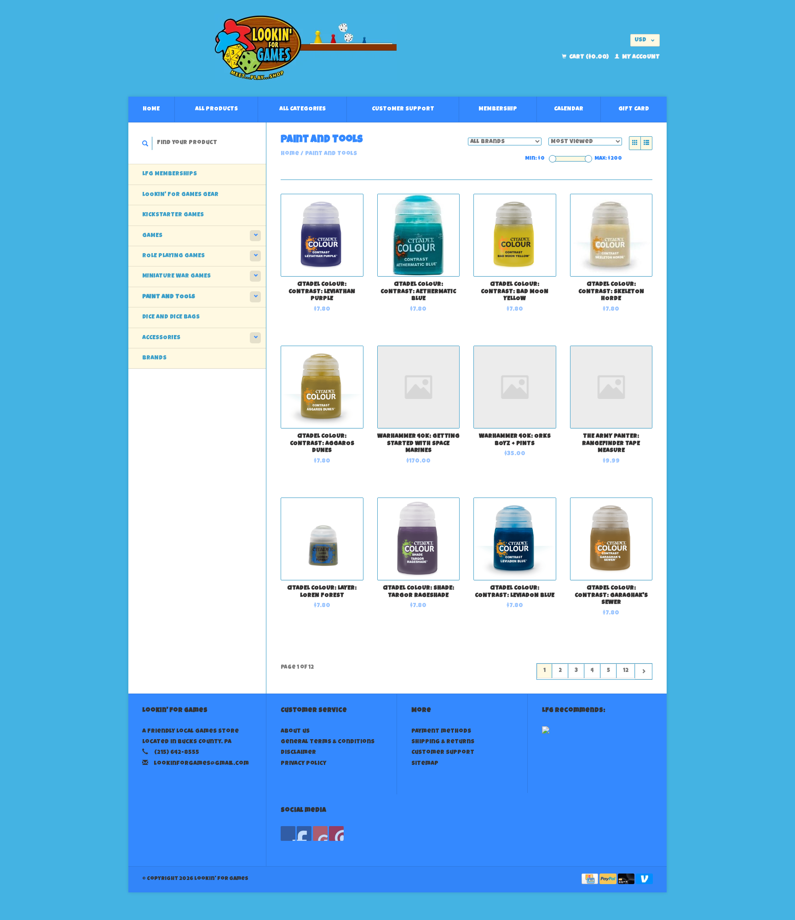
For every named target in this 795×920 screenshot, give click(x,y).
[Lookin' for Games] (305, 48)
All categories (302, 109)
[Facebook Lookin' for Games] (288, 833)
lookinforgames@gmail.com (201, 764)
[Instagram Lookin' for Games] (336, 833)
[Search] (145, 143)
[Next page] (643, 671)
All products (216, 109)
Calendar (568, 109)
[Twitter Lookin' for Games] (304, 833)
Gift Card (633, 109)
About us (295, 732)
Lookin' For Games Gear (180, 195)
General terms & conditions (327, 742)
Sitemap (424, 764)
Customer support (403, 109)
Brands (154, 358)
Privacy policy (303, 764)
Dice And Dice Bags (171, 317)
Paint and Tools (168, 297)
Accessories (161, 338)
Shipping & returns (442, 742)
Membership (497, 109)
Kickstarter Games (173, 215)
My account (640, 57)
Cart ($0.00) (589, 57)
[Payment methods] (590, 880)
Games (152, 236)
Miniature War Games (176, 276)
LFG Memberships (169, 174)
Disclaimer (298, 753)
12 (625, 671)
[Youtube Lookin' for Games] (320, 833)
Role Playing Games (173, 256)
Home (151, 109)
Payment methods (441, 732)
